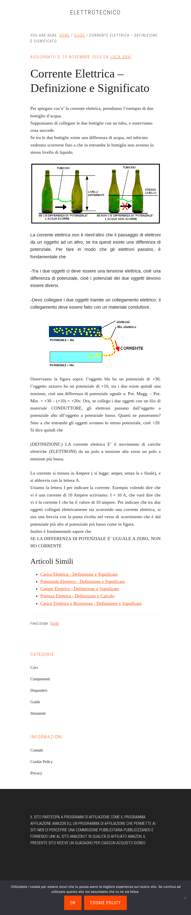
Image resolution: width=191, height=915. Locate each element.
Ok (73, 902)
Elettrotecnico (95, 12)
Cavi (34, 667)
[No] (184, 897)
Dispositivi (38, 690)
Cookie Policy (41, 762)
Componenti (40, 679)
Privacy (36, 773)
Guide (54, 623)
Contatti (36, 750)
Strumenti (38, 713)
